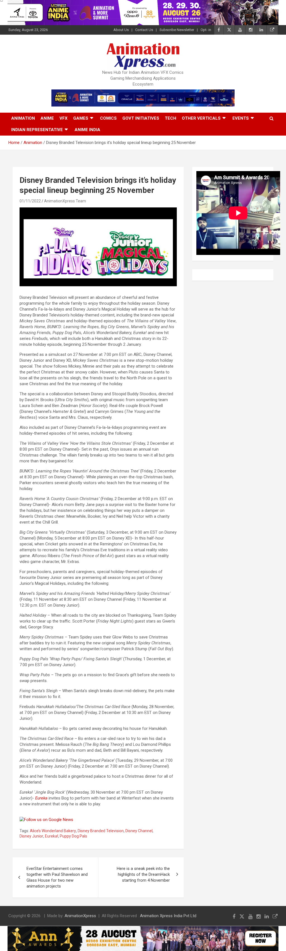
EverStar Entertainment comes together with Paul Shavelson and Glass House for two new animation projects (57, 877)
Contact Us (144, 30)
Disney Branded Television (101, 831)
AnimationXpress (80, 915)
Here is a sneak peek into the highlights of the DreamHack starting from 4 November (143, 874)
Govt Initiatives (140, 118)
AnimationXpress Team (65, 201)
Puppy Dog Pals (73, 836)
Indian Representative (37, 129)
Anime (47, 118)
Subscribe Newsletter (176, 30)
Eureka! (51, 836)
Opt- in (206, 30)
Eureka (41, 798)
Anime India (87, 129)
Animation (23, 118)
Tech (170, 118)
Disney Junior (31, 836)
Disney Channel (138, 831)
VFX (63, 118)
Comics (108, 118)
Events (240, 118)
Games (80, 118)
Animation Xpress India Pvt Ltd (168, 915)
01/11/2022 (30, 201)
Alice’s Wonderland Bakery (53, 831)
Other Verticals (201, 118)
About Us (121, 30)
